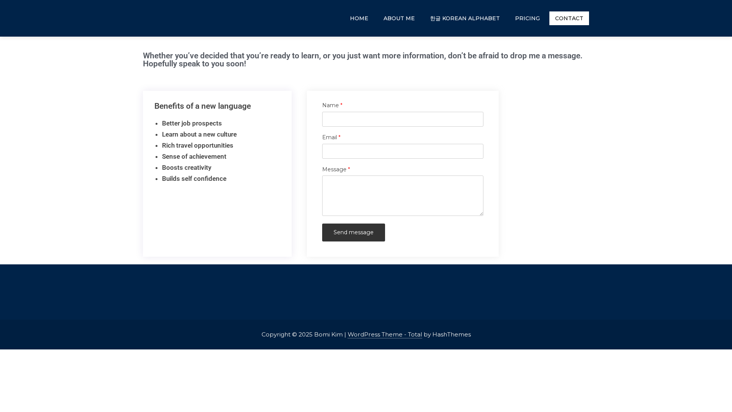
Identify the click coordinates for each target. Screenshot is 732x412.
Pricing (527, 18)
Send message (354, 232)
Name (345, 105)
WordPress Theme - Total (385, 334)
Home (359, 18)
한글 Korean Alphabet (465, 18)
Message (348, 169)
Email (344, 137)
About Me (399, 18)
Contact (569, 18)
